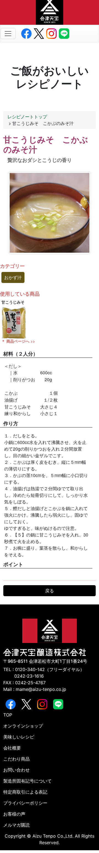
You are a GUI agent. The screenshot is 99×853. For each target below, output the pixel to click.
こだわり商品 (16, 759)
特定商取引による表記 (25, 792)
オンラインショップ (23, 726)
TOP (7, 715)
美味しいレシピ (18, 737)
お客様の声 (14, 814)
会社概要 (12, 748)
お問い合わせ (16, 770)
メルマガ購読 (16, 825)
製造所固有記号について (27, 781)
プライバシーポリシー (25, 803)
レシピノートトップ (27, 116)
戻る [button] (49, 590)
